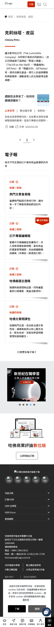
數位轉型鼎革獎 (33, 565)
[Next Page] (33, 139)
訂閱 (31, 4)
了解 (17, 609)
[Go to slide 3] (27, 405)
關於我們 (9, 576)
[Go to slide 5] (34, 405)
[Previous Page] (20, 139)
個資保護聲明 (30, 576)
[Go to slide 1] (20, 405)
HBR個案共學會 (12, 565)
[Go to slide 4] (31, 405)
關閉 (37, 609)
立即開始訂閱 (27, 456)
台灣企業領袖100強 (35, 569)
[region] (27, 384)
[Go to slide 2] (23, 405)
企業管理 (9, 110)
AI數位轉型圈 (11, 569)
